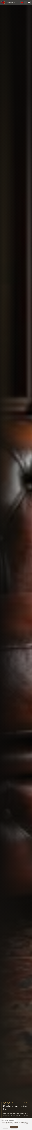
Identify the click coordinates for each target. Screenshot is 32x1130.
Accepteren (14, 1127)
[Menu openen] (29, 2)
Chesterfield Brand (10, 2)
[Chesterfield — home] (3, 2)
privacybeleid (26, 1123)
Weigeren (5, 1127)
